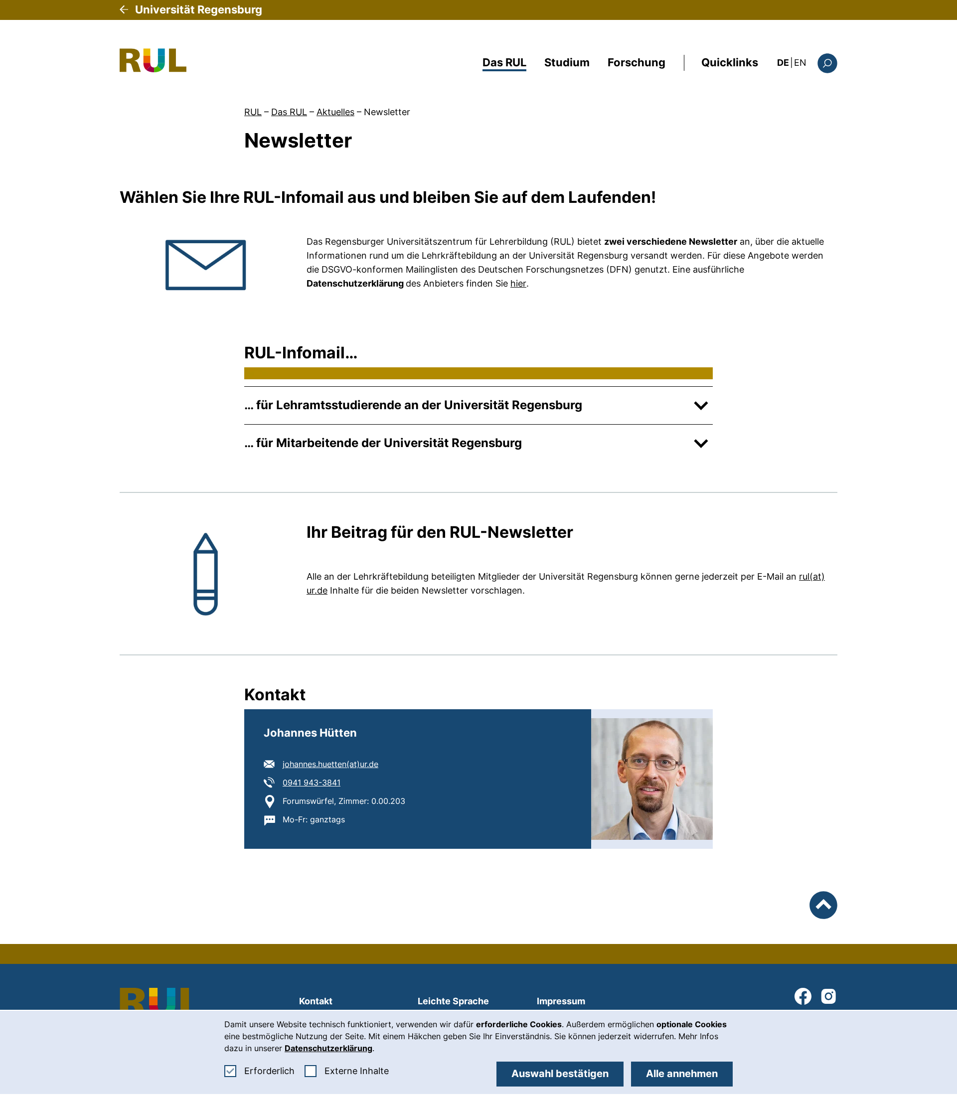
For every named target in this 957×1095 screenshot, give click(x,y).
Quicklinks (729, 62)
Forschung (636, 62)
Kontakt (315, 1001)
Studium (567, 62)
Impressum (561, 1001)
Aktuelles (335, 112)
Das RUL (504, 62)
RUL (253, 112)
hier (518, 283)
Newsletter (387, 112)
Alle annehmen (682, 1074)
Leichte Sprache (453, 1001)
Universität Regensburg (198, 9)
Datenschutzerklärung (328, 1048)
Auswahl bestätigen (560, 1074)
